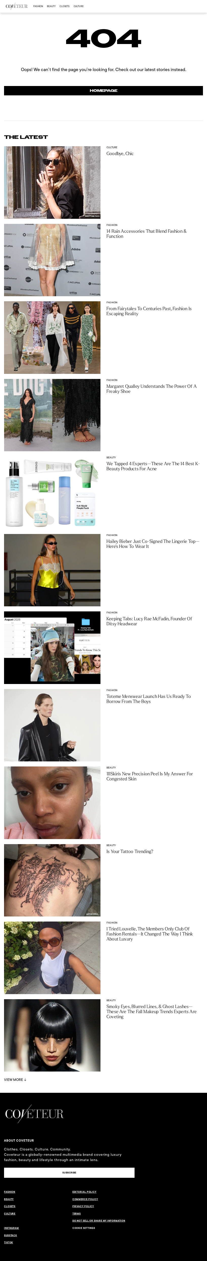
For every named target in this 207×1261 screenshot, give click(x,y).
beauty (51, 6)
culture (79, 6)
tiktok (8, 1242)
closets (64, 6)
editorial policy (84, 1192)
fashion (38, 6)
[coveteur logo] (16, 6)
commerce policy (85, 1199)
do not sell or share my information (98, 1221)
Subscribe (69, 1172)
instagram (11, 1228)
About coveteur (19, 1140)
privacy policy (83, 1206)
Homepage (103, 91)
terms (76, 1213)
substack (10, 1235)
